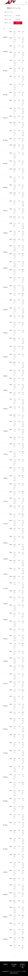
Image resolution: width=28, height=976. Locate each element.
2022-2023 (18, 22)
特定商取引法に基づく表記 (22, 966)
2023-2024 (18, 19)
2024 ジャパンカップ (8, 12)
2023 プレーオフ (7, 19)
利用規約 (5, 964)
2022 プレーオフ (7, 22)
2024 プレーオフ (7, 15)
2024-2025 (18, 15)
